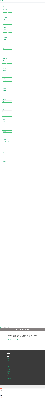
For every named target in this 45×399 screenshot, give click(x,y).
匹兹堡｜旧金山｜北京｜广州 (2, 398)
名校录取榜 (9, 360)
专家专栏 (8, 358)
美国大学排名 (9, 361)
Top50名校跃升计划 (9, 365)
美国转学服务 (9, 371)
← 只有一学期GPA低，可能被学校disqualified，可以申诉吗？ (13, 339)
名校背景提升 (9, 366)
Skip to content (1, 0)
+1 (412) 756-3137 (9, 378)
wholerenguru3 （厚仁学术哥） (11, 379)
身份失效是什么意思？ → (35, 339)
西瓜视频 (8, 375)
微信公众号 (9, 373)
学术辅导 (8, 367)
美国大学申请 (9, 369)
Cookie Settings (21, 386)
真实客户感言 (9, 362)
